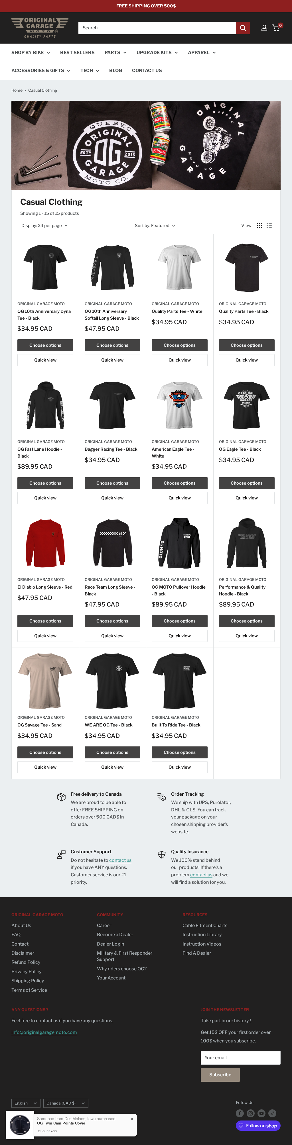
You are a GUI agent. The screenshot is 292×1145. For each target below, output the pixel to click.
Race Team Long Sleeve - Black (110, 590)
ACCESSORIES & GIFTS (37, 70)
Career (104, 925)
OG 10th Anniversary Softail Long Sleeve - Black (112, 315)
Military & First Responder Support (124, 956)
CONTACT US (147, 70)
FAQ (16, 934)
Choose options (45, 345)
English (21, 1103)
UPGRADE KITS (154, 52)
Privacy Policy (26, 971)
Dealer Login (110, 944)
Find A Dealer (196, 953)
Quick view (45, 360)
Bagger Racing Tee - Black (111, 449)
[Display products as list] (269, 225)
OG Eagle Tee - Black (240, 449)
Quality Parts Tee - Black (244, 311)
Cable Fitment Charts (204, 925)
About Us (21, 925)
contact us (120, 860)
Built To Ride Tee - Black (176, 725)
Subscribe (220, 1074)
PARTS (112, 52)
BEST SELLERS (77, 52)
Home (17, 90)
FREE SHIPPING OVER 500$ (146, 6)
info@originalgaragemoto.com (44, 1032)
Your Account (111, 978)
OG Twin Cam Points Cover (61, 1123)
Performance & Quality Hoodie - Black (242, 590)
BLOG (115, 70)
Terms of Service (29, 990)
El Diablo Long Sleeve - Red (44, 587)
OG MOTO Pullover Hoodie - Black (179, 590)
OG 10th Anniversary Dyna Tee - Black (44, 315)
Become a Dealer (115, 934)
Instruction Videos (201, 944)
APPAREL (199, 52)
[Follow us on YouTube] (261, 1113)
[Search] (243, 28)
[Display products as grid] (259, 225)
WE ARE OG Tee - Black (109, 725)
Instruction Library (202, 934)
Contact (20, 944)
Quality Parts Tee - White (177, 311)
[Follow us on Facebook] (240, 1113)
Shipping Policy (27, 980)
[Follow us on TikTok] (272, 1113)
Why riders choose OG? (122, 968)
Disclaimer (22, 953)
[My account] (264, 28)
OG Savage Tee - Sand (39, 725)
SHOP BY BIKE (27, 52)
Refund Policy (25, 962)
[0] (275, 28)
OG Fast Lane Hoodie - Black (39, 452)
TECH (86, 70)
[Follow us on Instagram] (251, 1113)
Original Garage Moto (41, 303)
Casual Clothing (42, 90)
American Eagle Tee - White (173, 452)
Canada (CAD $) (61, 1103)
